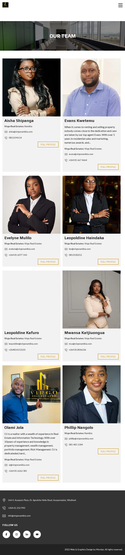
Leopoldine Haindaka (84, 238)
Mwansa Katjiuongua (84, 332)
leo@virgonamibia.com (79, 249)
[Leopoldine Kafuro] (31, 299)
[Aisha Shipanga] (31, 87)
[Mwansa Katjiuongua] (91, 299)
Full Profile (48, 144)
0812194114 (15, 137)
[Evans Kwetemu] (91, 87)
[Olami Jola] (31, 394)
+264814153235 (17, 349)
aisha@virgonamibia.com (20, 131)
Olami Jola (14, 427)
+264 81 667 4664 (77, 160)
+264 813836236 (77, 349)
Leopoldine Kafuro (21, 332)
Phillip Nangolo (78, 427)
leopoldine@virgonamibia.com (23, 343)
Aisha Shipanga (19, 120)
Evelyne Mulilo (17, 238)
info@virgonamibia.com (19, 515)
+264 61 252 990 (16, 508)
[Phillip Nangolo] (91, 394)
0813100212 (75, 255)
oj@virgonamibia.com (18, 465)
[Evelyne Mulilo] (31, 205)
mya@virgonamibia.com (80, 343)
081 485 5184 (75, 444)
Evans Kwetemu (79, 120)
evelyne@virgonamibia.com (21, 249)
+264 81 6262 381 (17, 471)
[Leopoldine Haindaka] (91, 205)
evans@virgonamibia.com (80, 154)
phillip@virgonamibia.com (80, 438)
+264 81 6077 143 (17, 255)
